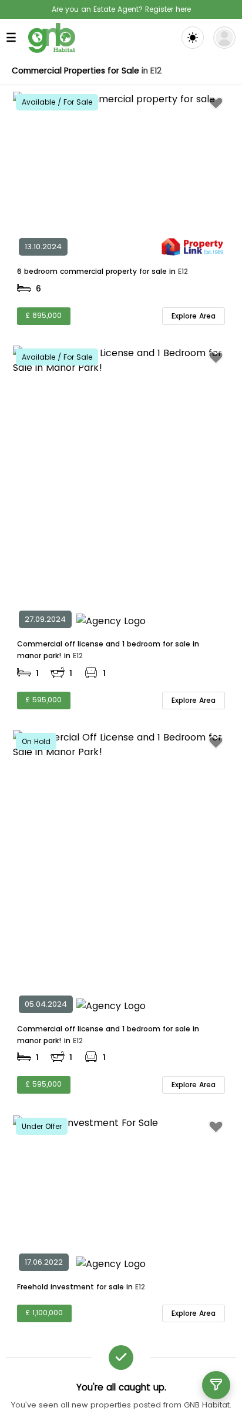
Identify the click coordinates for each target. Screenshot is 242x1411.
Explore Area (194, 316)
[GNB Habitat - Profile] (224, 37)
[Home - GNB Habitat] (51, 38)
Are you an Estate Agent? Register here (121, 9)
